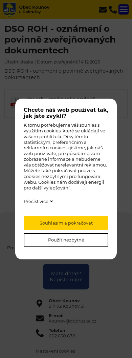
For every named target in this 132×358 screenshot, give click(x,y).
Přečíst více (36, 201)
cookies (52, 130)
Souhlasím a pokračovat (66, 223)
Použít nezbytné (66, 239)
